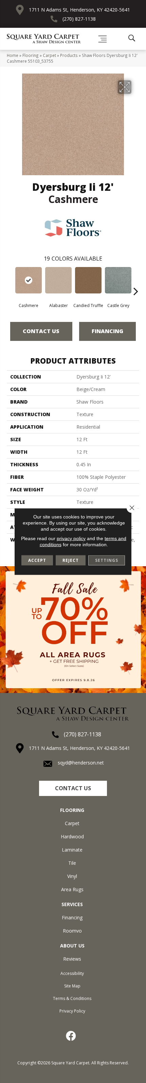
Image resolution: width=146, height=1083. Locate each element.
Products (69, 55)
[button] (73, 788)
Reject (70, 560)
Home (12, 55)
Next (136, 281)
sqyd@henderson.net (81, 762)
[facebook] (71, 1035)
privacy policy (71, 538)
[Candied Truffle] (88, 280)
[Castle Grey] (118, 280)
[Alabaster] (58, 280)
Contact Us (41, 331)
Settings (106, 560)
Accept (37, 560)
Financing (107, 331)
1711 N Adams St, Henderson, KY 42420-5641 (79, 9)
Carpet (49, 55)
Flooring (30, 55)
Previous (10, 281)
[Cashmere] (28, 280)
